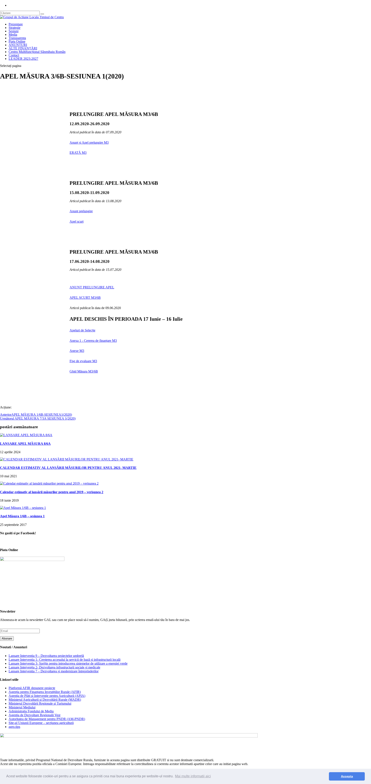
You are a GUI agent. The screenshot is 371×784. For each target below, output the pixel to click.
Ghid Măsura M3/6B (84, 371)
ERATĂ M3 (78, 152)
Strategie (14, 27)
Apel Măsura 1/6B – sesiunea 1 (22, 516)
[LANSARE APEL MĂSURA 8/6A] (26, 435)
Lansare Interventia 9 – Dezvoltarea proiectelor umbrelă (46, 656)
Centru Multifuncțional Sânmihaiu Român (37, 52)
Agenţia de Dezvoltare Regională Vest (34, 715)
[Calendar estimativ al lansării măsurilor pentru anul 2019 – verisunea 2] (49, 483)
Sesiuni (13, 31)
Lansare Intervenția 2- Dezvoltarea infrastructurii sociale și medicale (54, 667)
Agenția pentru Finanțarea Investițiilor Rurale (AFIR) (45, 692)
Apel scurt (77, 221)
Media (13, 34)
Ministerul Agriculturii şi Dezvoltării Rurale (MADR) (45, 699)
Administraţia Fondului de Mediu (31, 711)
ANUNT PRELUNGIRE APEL (92, 287)
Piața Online (17, 41)
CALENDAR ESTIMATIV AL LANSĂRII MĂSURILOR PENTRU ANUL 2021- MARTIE (68, 468)
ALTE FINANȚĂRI (23, 48)
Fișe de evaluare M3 (83, 361)
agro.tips (14, 727)
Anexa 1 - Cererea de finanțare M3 (93, 340)
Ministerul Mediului (22, 707)
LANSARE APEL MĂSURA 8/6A (25, 443)
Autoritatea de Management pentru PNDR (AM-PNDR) (47, 719)
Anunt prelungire (81, 211)
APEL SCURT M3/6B (85, 297)
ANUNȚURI (18, 45)
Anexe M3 (77, 351)
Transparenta (17, 38)
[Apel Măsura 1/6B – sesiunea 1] (23, 508)
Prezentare (16, 24)
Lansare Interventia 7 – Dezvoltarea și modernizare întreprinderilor (54, 671)
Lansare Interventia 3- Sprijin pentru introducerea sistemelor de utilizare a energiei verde (68, 663)
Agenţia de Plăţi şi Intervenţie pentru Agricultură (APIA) (47, 696)
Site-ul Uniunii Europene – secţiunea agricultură (41, 723)
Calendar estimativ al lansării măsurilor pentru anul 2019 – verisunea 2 (51, 492)
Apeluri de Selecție (82, 330)
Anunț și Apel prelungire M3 (89, 142)
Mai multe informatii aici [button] (193, 776)
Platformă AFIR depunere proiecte (32, 688)
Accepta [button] (347, 776)
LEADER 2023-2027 (23, 58)
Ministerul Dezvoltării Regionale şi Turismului (40, 703)
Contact (14, 55)
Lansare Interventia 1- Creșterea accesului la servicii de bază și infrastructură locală (64, 659)
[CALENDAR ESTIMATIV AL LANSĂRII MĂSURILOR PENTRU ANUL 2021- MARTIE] (66, 459)
